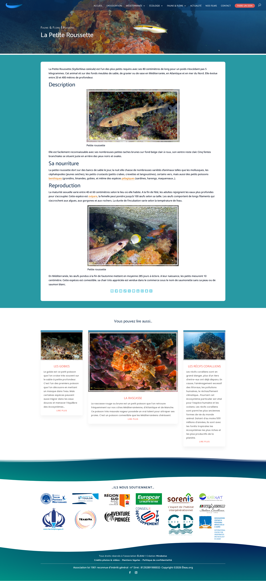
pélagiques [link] (128, 178)
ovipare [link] (93, 196)
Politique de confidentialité (157, 560)
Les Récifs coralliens (204, 366)
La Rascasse (133, 398)
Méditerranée (134, 6)
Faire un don (244, 5)
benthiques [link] (55, 178)
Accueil (98, 6)
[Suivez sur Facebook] (129, 572)
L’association (114, 6)
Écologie (154, 6)
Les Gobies (62, 366)
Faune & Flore (175, 6)
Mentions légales (131, 560)
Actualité (196, 6)
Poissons (68, 27)
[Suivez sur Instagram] (136, 572)
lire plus (61, 410)
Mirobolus (161, 556)
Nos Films (211, 6)
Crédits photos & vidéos (107, 560)
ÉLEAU (141, 556)
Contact (226, 6)
